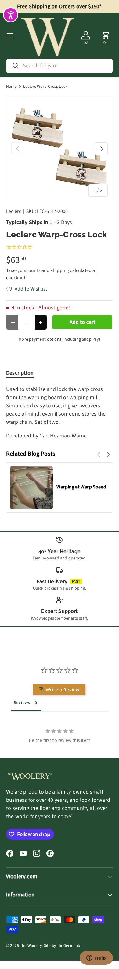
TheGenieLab (68, 945)
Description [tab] (20, 373)
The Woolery (31, 945)
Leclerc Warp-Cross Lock (45, 86)
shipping (60, 270)
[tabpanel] (59, 412)
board (55, 397)
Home (11, 86)
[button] (106, 36)
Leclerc (13, 211)
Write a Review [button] (63, 689)
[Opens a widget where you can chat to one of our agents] (96, 958)
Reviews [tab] (22, 702)
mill (94, 397)
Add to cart (83, 322)
